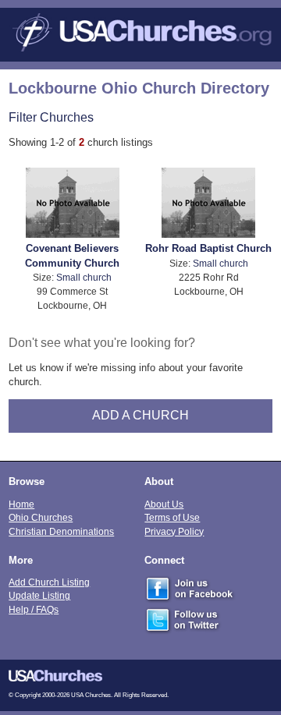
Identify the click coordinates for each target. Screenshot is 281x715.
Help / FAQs (34, 609)
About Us (163, 504)
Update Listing (39, 595)
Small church (84, 277)
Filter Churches (51, 117)
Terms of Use (172, 517)
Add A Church (140, 415)
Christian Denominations (61, 531)
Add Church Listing (49, 582)
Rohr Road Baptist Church (208, 248)
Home (21, 504)
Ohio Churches (41, 517)
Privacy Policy (174, 531)
